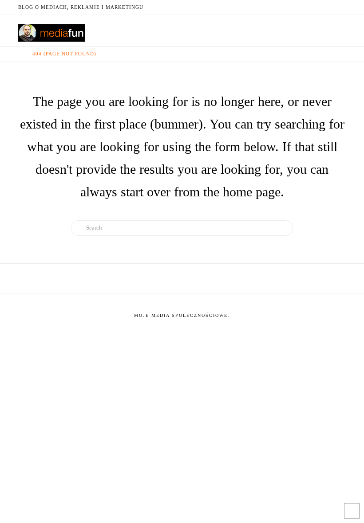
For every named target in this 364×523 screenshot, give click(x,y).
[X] (298, 7)
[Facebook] (287, 7)
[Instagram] (329, 7)
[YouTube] (319, 7)
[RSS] (340, 7)
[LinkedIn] (308, 7)
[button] (340, 30)
